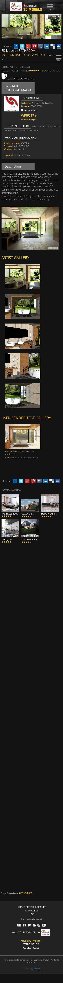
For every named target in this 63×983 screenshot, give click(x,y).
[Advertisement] (31, 587)
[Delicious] (52, 46)
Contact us (32, 910)
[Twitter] (22, 46)
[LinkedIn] (46, 46)
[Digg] (59, 46)
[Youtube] (44, 925)
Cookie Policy (31, 947)
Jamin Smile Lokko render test (20, 452)
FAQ (32, 914)
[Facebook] (16, 46)
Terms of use (31, 944)
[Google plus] (28, 46)
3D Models (9, 50)
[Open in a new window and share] (54, 17)
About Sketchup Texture (32, 907)
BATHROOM (27, 50)
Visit (26, 932)
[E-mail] (19, 925)
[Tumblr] (40, 46)
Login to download (20, 78)
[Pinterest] (34, 46)
